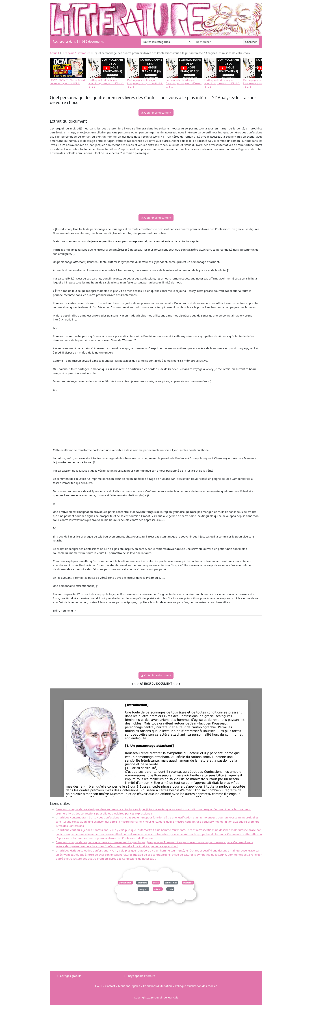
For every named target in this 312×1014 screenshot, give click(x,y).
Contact (110, 986)
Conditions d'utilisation (157, 986)
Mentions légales (129, 986)
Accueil (54, 53)
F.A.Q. (98, 986)
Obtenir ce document (157, 112)
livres (156, 882)
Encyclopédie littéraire (141, 976)
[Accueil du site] (156, 17)
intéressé (188, 882)
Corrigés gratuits (70, 976)
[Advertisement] (156, 186)
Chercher (251, 42)
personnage (125, 882)
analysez (143, 889)
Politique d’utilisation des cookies (196, 986)
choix (170, 889)
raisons (157, 889)
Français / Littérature (76, 53)
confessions (171, 882)
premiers (142, 882)
